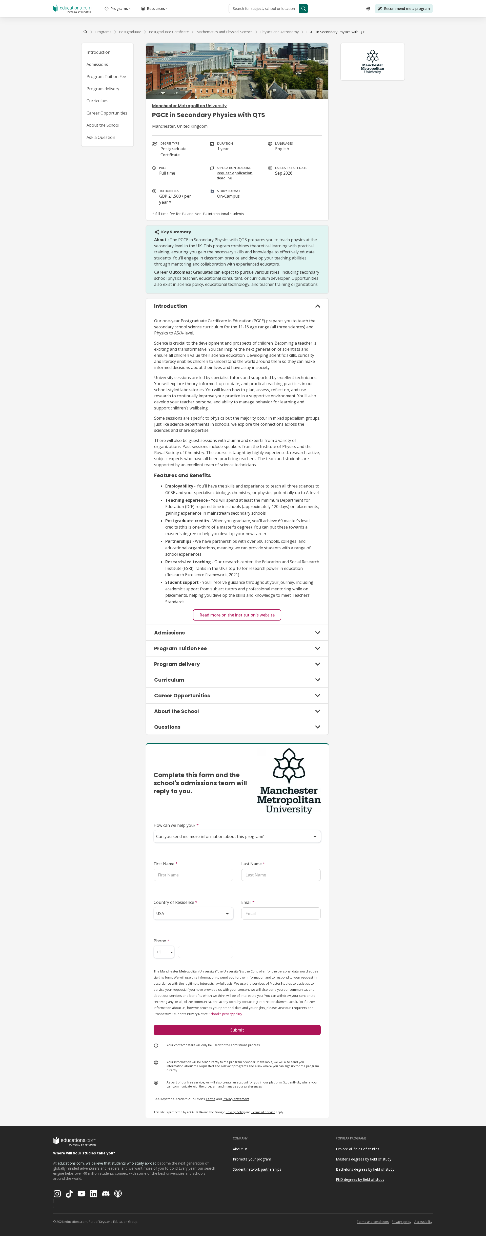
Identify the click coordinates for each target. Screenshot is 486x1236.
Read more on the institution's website (237, 615)
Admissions (97, 64)
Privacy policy (401, 1222)
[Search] (303, 8)
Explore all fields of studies (357, 1149)
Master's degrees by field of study (363, 1159)
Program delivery (103, 88)
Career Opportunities (107, 113)
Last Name (253, 864)
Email (248, 902)
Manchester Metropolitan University (189, 106)
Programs (119, 8)
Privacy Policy (235, 1112)
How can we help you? (176, 825)
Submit (237, 1030)
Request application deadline (234, 175)
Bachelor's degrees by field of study (365, 1169)
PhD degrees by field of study (360, 1179)
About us (240, 1149)
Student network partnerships (257, 1169)
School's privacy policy (225, 1014)
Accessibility (423, 1222)
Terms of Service (263, 1112)
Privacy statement (236, 1099)
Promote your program (252, 1159)
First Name (166, 864)
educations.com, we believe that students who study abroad (107, 1163)
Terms (210, 1099)
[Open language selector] (368, 8)
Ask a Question (101, 137)
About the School (103, 125)
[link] (336, 31)
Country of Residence (175, 902)
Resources (156, 8)
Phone (161, 941)
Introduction (98, 52)
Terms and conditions (373, 1222)
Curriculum (97, 101)
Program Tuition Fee (106, 76)
